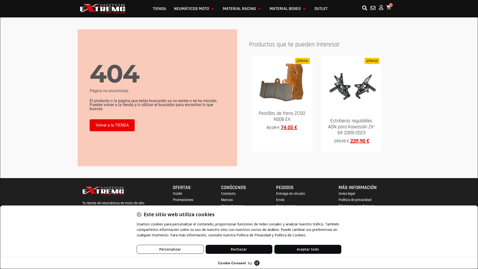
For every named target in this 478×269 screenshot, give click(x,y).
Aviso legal (347, 194)
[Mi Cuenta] (381, 7)
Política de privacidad (355, 200)
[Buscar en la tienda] (364, 7)
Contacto (228, 194)
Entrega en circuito (290, 194)
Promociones (183, 200)
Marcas (227, 200)
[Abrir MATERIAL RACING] (259, 8)
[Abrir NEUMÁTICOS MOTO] (212, 8)
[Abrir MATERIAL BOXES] (304, 8)
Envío (280, 200)
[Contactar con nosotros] (372, 7)
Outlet (177, 194)
